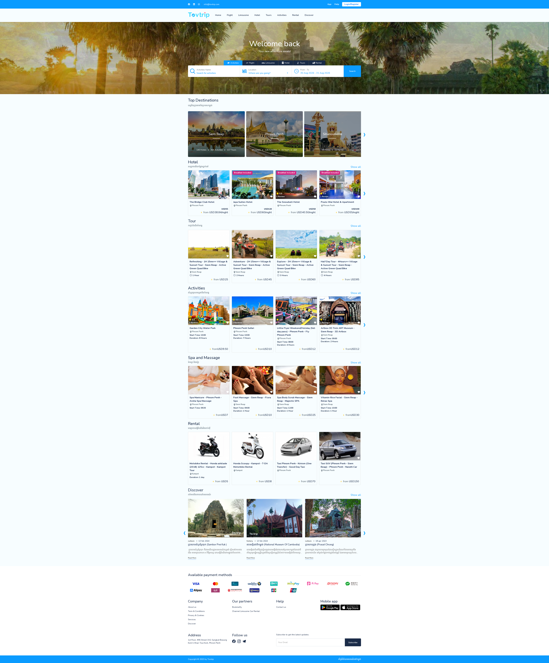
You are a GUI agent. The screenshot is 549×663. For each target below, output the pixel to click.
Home (218, 15)
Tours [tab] (302, 63)
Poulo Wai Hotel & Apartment (337, 202)
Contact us (281, 607)
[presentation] (364, 134)
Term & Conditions (196, 611)
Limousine (243, 15)
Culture (249, 541)
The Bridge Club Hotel (202, 202)
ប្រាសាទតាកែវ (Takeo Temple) (320, 544)
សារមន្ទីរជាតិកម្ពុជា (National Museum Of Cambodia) (214, 544)
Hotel (257, 15)
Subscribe (352, 642)
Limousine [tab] (270, 63)
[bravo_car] (268, 62)
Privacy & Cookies (196, 615)
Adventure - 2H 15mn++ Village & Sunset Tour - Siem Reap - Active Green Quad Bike (252, 265)
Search (352, 71)
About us (192, 607)
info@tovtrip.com (211, 4)
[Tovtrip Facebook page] (234, 641)
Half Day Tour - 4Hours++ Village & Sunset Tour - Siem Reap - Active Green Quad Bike (339, 265)
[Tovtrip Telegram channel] (244, 641)
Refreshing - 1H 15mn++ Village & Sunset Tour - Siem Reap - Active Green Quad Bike (208, 265)
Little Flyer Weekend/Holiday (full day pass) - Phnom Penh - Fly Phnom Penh (296, 332)
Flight (230, 15)
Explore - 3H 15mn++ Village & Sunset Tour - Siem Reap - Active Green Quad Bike (295, 265)
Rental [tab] (319, 63)
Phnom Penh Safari (243, 328)
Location (252, 69)
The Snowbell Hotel (288, 202)
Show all (356, 167)
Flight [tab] (251, 63)
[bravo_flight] (250, 62)
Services (192, 619)
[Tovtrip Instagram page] (239, 641)
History (191, 541)
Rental (295, 15)
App (329, 4)
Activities (282, 15)
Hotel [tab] (287, 63)
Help (336, 4)
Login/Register (351, 4)
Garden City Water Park (203, 328)
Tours (268, 15)
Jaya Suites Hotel (242, 202)
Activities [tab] (234, 63)
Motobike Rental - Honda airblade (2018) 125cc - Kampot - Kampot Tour (208, 467)
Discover (309, 15)
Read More (192, 558)
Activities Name (204, 69)
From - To (304, 69)
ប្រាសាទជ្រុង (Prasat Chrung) (260, 544)
